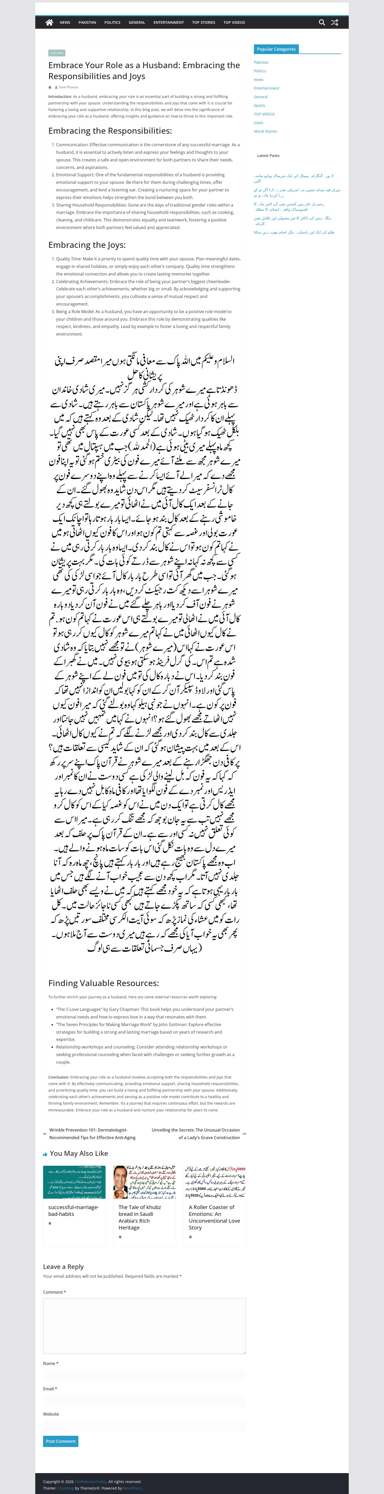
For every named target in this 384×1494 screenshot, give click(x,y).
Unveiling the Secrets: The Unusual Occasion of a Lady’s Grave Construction (196, 1133)
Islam (258, 122)
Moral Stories (265, 131)
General (137, 22)
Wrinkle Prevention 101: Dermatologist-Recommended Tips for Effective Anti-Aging (92, 1133)
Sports (259, 105)
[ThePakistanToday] (49, 22)
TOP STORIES (203, 22)
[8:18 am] (50, 87)
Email (50, 1389)
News (65, 22)
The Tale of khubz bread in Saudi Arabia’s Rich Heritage (140, 1217)
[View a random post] (334, 22)
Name (51, 1363)
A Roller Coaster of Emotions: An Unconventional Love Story (214, 1217)
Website (51, 1414)
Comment (54, 1292)
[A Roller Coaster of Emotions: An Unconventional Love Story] (215, 1169)
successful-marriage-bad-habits (73, 1210)
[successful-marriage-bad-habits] (74, 1169)
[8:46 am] (121, 1236)
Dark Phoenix (68, 87)
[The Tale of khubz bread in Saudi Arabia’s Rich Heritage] (144, 1169)
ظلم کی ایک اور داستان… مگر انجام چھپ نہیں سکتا (294, 232)
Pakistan (87, 22)
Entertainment (169, 22)
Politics (112, 22)
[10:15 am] (50, 1223)
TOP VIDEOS (234, 22)
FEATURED (56, 53)
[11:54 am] (191, 1236)
